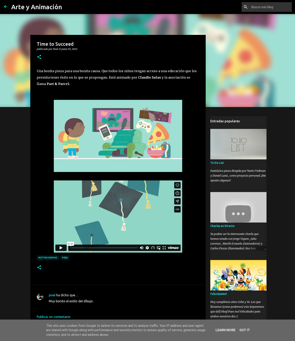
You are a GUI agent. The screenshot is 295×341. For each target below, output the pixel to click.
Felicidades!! (218, 293)
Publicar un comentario (53, 317)
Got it (244, 330)
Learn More (225, 330)
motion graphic (47, 257)
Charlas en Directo (222, 226)
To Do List (217, 162)
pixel (52, 295)
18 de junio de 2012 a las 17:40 (71, 307)
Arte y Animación (36, 6)
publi (65, 257)
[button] (39, 57)
